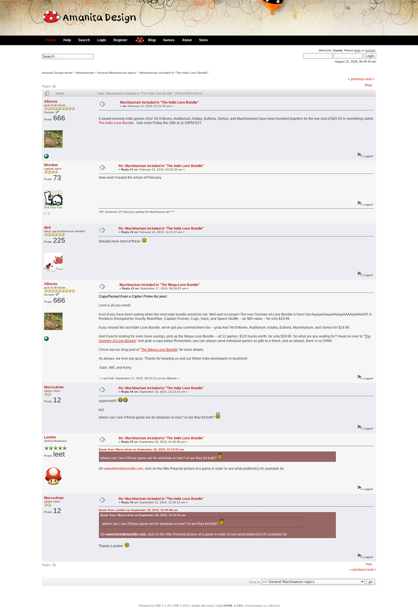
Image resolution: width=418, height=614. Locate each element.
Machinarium (85, 72)
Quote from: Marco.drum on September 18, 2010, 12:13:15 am (141, 449)
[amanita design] (137, 39)
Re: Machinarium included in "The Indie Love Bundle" (161, 166)
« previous (356, 79)
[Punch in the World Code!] (46, 157)
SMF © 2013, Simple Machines (193, 605)
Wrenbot (51, 165)
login (357, 50)
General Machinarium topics (116, 72)
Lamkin (50, 437)
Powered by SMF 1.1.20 (155, 605)
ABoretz (50, 102)
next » (369, 79)
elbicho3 (274, 605)
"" (159, 350)
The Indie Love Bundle (116, 123)
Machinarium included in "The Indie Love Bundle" (174, 72)
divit (47, 228)
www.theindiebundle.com (123, 469)
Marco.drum (54, 387)
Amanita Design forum (57, 72)
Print (368, 85)
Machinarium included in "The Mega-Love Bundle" (159, 285)
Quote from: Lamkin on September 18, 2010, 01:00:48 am (138, 510)
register (370, 50)
